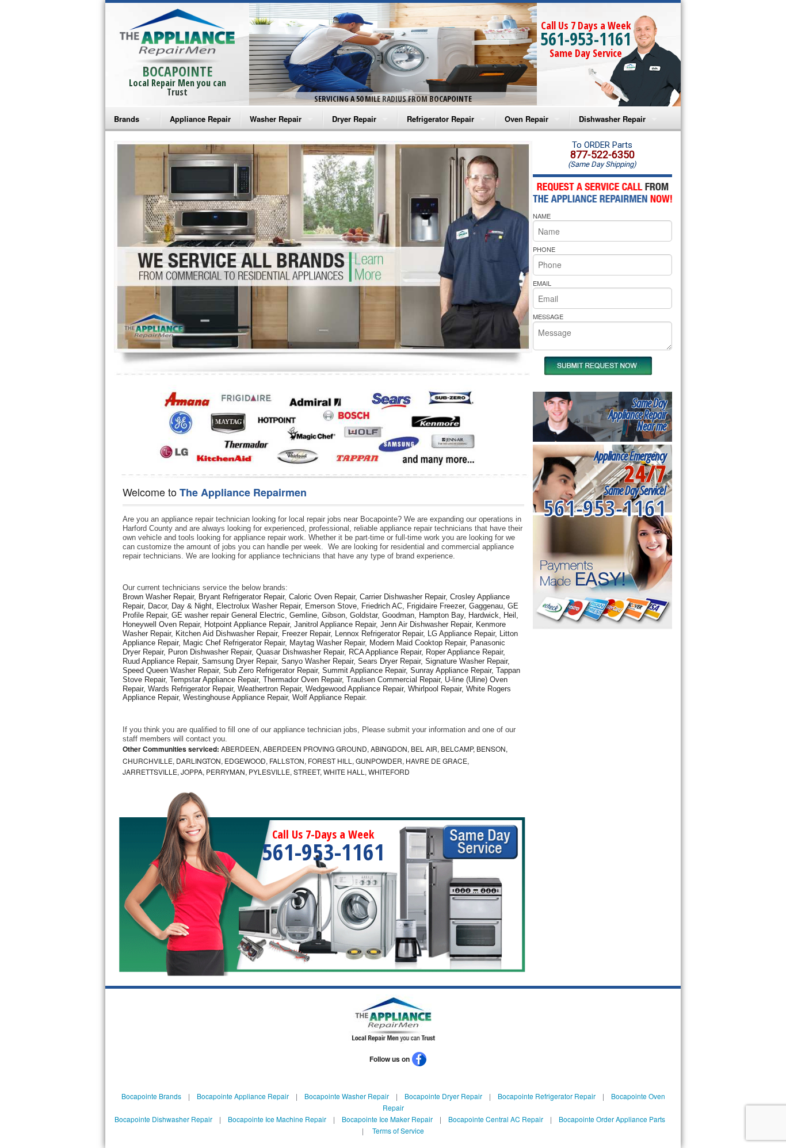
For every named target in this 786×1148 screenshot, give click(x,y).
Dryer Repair (354, 118)
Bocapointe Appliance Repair (243, 1096)
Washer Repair (276, 118)
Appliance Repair (200, 118)
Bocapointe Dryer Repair (443, 1096)
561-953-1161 (585, 39)
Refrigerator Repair (440, 118)
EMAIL (542, 283)
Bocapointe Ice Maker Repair (387, 1119)
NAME (542, 215)
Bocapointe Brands (151, 1096)
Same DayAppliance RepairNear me (637, 414)
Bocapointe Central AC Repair (495, 1119)
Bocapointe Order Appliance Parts (612, 1119)
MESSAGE (548, 316)
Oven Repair (526, 118)
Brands (126, 118)
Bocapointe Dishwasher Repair (163, 1119)
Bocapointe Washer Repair (346, 1096)
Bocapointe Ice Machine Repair (277, 1119)
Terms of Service (398, 1130)
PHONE (544, 249)
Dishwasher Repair (612, 118)
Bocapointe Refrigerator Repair (547, 1096)
